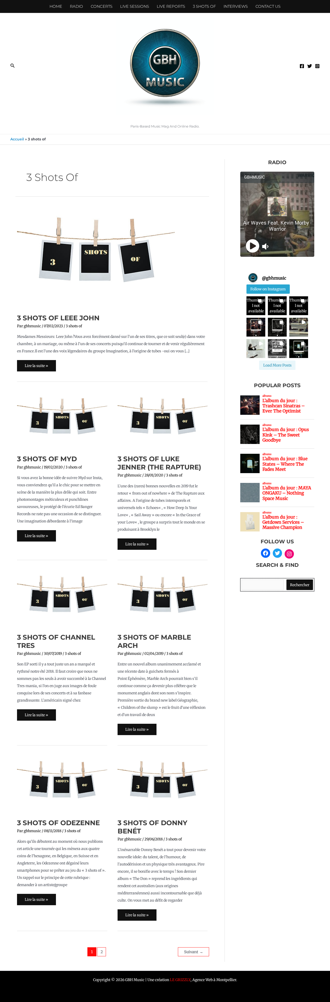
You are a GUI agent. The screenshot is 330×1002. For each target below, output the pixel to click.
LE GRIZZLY (180, 979)
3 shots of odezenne (58, 823)
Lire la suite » (36, 364)
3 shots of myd (47, 459)
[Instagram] (317, 66)
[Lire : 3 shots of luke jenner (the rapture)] (163, 420)
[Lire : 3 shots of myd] (62, 420)
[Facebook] (302, 66)
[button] (12, 65)
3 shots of (74, 326)
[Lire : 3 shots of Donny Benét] (163, 783)
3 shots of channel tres (56, 641)
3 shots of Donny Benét (152, 827)
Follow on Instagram (268, 289)
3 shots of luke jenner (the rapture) (159, 463)
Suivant (193, 951)
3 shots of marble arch (154, 641)
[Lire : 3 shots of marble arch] (163, 598)
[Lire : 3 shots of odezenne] (62, 783)
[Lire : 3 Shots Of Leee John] (96, 256)
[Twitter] (309, 66)
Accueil (17, 139)
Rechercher (299, 585)
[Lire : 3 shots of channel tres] (62, 598)
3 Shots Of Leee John (58, 318)
